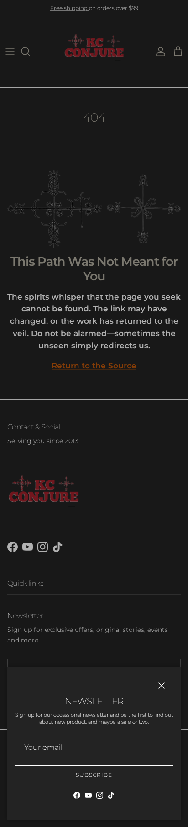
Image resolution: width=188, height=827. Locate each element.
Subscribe (94, 774)
